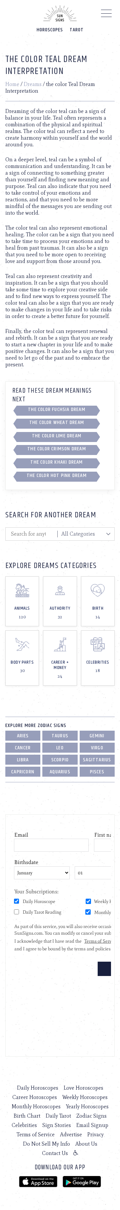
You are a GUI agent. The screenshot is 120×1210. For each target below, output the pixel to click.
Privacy (95, 1134)
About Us (86, 1144)
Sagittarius (97, 760)
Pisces (97, 772)
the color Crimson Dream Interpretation (56, 450)
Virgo (97, 748)
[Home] (60, 13)
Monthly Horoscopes (36, 1106)
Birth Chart (27, 1116)
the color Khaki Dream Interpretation (56, 463)
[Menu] (106, 15)
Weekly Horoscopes (85, 1097)
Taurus (60, 736)
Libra (23, 760)
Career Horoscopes (34, 1097)
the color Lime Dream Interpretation (56, 437)
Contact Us (55, 1153)
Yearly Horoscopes (87, 1106)
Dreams (33, 84)
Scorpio (60, 760)
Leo (60, 748)
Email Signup (92, 1125)
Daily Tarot (58, 1116)
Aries (23, 736)
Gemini (97, 736)
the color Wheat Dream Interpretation (56, 424)
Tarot (77, 30)
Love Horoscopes (83, 1088)
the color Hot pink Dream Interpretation (57, 477)
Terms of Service (36, 1134)
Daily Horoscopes (37, 1088)
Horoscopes (50, 30)
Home (12, 84)
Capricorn (22, 772)
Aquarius (60, 772)
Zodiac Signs (91, 1116)
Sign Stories (56, 1125)
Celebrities (24, 1125)
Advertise (71, 1134)
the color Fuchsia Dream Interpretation (56, 411)
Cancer (23, 748)
